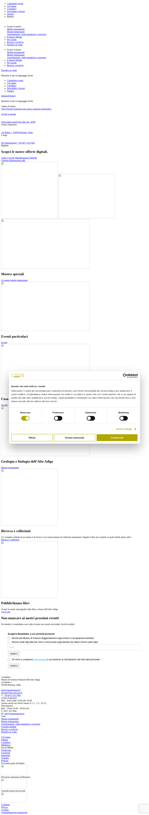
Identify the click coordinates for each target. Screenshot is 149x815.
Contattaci (11, 9)
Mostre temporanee (16, 31)
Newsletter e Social (16, 11)
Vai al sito (5, 612)
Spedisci (14, 654)
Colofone (5, 804)
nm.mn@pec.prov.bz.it (11, 692)
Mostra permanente (16, 29)
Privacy (4, 807)
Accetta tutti (117, 437)
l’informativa (40, 659)
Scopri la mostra (8, 114)
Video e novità (8, 158)
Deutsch (12, 96)
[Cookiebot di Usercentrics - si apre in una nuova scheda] (125, 375)
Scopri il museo (14, 26)
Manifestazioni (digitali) (26, 158)
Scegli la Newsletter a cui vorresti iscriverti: (31, 634)
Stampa (10, 14)
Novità (4, 405)
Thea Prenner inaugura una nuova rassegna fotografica (26, 109)
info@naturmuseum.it (14, 713)
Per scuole (12, 39)
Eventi (4, 342)
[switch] (58, 418)
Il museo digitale (14, 37)
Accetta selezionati (74, 437)
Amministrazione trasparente (14, 812)
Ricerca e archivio (15, 42)
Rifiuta (32, 437)
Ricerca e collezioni (10, 539)
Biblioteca (5, 745)
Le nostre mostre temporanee (14, 280)
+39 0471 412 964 (12, 695)
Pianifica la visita (15, 45)
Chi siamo (11, 6)
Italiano (10, 16)
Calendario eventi (15, 3)
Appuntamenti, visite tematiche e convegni (26, 34)
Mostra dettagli (124, 429)
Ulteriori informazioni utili (13, 160)
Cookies (5, 810)
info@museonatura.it (10, 690)
